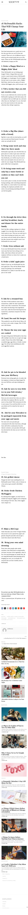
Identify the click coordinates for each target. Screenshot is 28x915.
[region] (14, 118)
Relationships (4, 861)
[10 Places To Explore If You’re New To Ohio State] (14, 714)
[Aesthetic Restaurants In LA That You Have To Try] (13, 653)
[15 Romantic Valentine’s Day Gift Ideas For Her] (14, 770)
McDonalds (3, 618)
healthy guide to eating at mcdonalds (15, 616)
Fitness (3, 834)
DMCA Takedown (6, 874)
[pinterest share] (10, 608)
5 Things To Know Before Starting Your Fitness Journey (12, 838)
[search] (26, 2)
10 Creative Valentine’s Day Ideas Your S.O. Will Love (13, 865)
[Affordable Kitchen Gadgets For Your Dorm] (13, 691)
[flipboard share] (24, 608)
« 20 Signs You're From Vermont (9, 643)
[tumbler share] (21, 608)
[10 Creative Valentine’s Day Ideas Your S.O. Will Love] (14, 853)
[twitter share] (5, 608)
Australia (4, 901)
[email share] (8, 608)
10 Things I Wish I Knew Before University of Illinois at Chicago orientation (13, 810)
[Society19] (13, 2)
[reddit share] (18, 608)
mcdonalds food (11, 618)
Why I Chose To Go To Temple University (12, 754)
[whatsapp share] (16, 608)
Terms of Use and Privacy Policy (9, 880)
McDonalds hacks (21, 618)
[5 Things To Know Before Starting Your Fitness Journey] (14, 825)
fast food (3, 616)
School (3, 722)
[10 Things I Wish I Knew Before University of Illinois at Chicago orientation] (14, 797)
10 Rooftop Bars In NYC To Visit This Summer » (15, 638)
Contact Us (4, 878)
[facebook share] (2, 608)
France (3, 906)
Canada (4, 903)
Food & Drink (4, 20)
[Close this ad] (27, 907)
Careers (4, 876)
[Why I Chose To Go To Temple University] (14, 741)
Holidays (3, 778)
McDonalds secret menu (7, 619)
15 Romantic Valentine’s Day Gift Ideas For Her (13, 782)
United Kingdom (5, 908)
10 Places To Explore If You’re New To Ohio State (12, 726)
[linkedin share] (13, 608)
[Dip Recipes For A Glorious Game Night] (13, 672)
